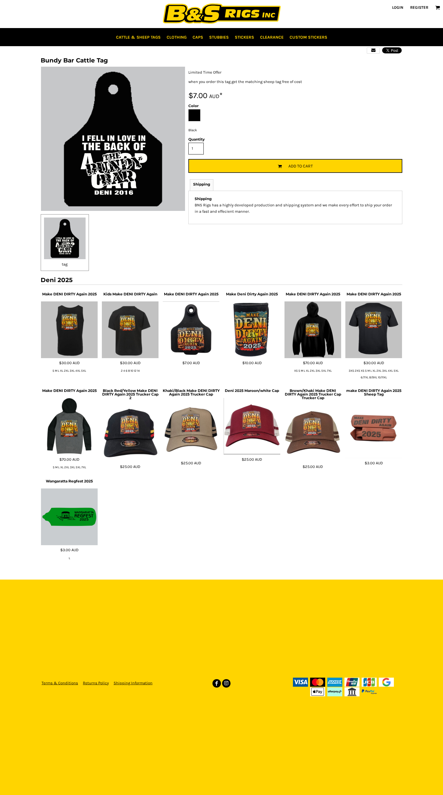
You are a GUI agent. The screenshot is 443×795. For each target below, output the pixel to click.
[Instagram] (226, 683)
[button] (437, 7)
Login (397, 7)
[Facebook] (216, 683)
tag (65, 264)
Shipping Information (133, 683)
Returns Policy (96, 683)
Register (419, 7)
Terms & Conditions (60, 683)
